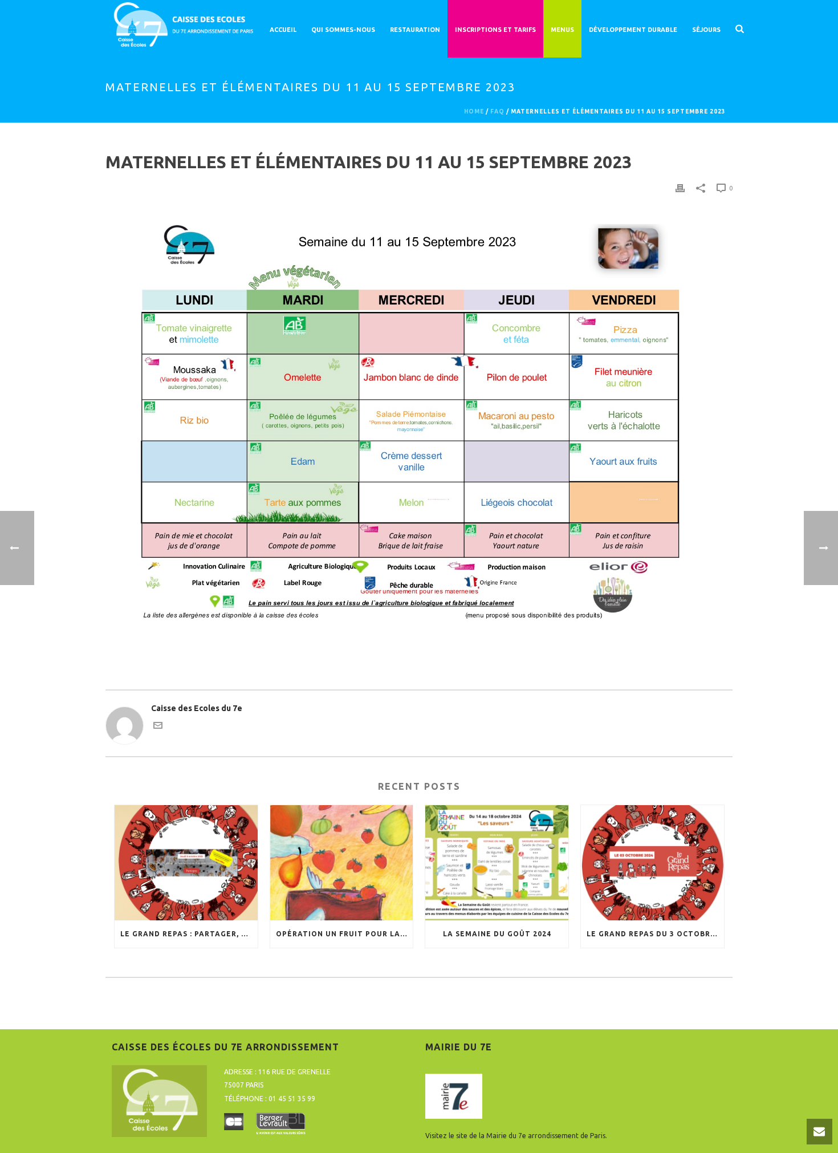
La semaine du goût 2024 (497, 933)
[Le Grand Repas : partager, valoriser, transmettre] (186, 862)
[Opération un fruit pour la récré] (341, 862)
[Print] (680, 187)
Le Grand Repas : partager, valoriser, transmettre (189, 933)
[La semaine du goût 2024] (496, 862)
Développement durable (633, 29)
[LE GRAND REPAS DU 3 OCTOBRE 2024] (652, 862)
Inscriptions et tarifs (495, 29)
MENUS (562, 29)
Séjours (706, 29)
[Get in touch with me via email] (157, 727)
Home (474, 111)
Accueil (283, 29)
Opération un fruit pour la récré (344, 933)
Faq (497, 111)
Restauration (415, 29)
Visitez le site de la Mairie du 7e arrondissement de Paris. (516, 1135)
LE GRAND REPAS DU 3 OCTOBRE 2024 (655, 933)
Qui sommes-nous (343, 29)
